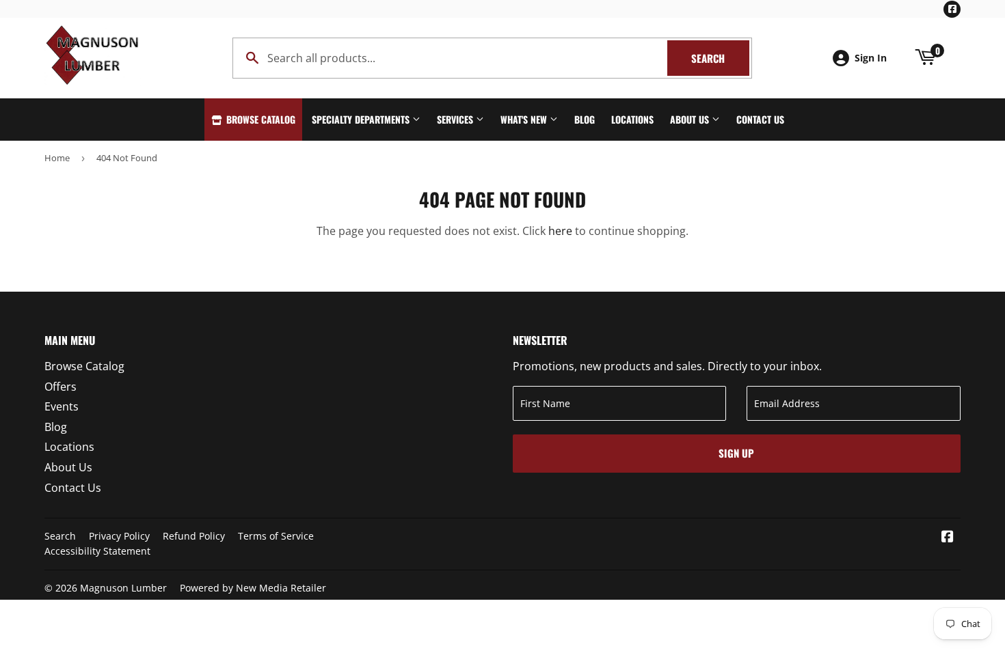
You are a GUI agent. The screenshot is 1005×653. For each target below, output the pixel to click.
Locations (632, 119)
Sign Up (736, 452)
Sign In (871, 57)
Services (456, 119)
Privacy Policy (119, 535)
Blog (584, 119)
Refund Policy (194, 535)
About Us (691, 119)
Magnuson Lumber (123, 587)
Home (57, 158)
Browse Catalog (259, 119)
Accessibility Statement (97, 550)
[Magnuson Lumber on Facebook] (947, 537)
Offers (60, 386)
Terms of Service (276, 535)
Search (720, 58)
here (560, 230)
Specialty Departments (362, 119)
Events (61, 406)
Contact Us (760, 119)
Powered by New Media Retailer (253, 587)
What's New (525, 119)
